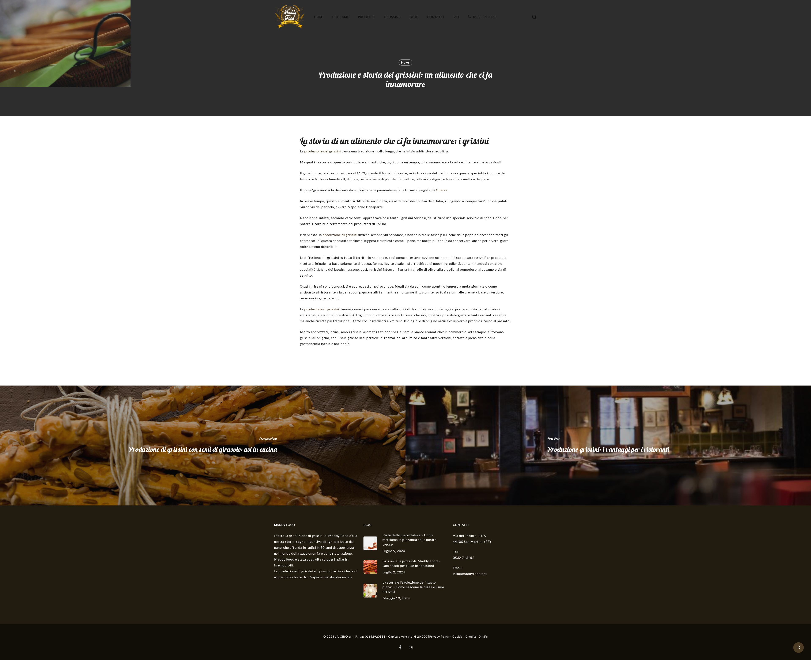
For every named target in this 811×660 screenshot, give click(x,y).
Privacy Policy (439, 636)
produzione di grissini (340, 235)
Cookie (457, 636)
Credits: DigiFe (476, 636)
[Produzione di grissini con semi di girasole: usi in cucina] (203, 445)
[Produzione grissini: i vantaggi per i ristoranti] (608, 445)
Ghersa (441, 190)
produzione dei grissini (322, 151)
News (405, 62)
